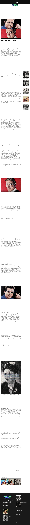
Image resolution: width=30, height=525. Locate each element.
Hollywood (7, 41)
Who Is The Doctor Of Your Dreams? (7, 469)
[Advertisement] (14, 11)
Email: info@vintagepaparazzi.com (20, 515)
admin (10, 41)
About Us (16, 522)
